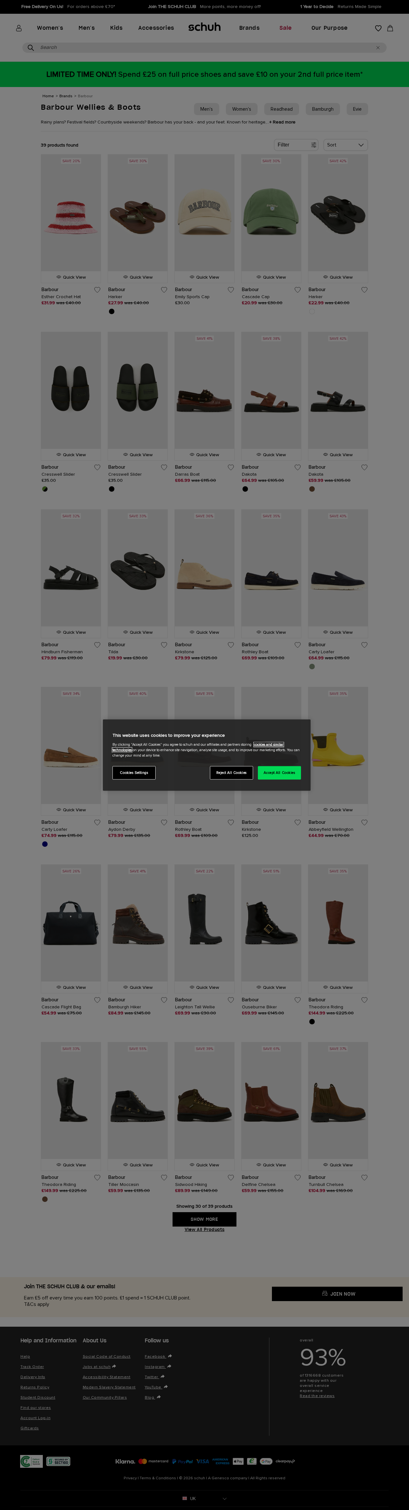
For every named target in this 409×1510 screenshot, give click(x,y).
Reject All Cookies (231, 772)
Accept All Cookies (279, 772)
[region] (207, 755)
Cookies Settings (134, 772)
